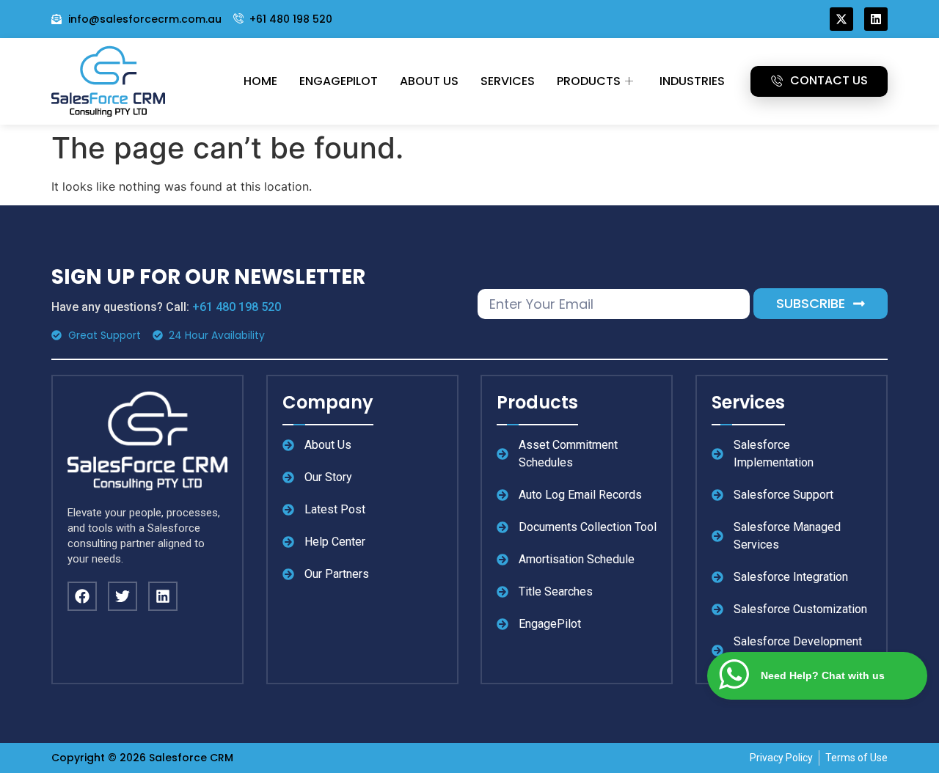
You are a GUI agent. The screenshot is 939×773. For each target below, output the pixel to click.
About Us (429, 81)
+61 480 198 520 (236, 307)
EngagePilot (338, 81)
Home (260, 81)
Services (508, 81)
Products (589, 81)
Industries (692, 81)
